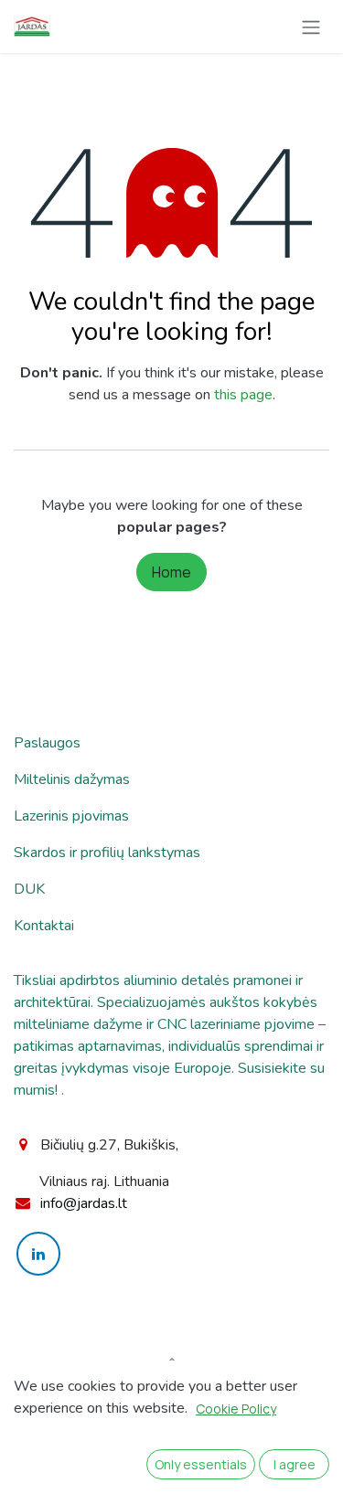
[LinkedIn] (38, 1254)
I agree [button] (294, 1464)
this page (243, 395)
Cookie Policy (236, 1408)
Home (171, 572)
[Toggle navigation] (311, 26)
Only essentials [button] (201, 1464)
